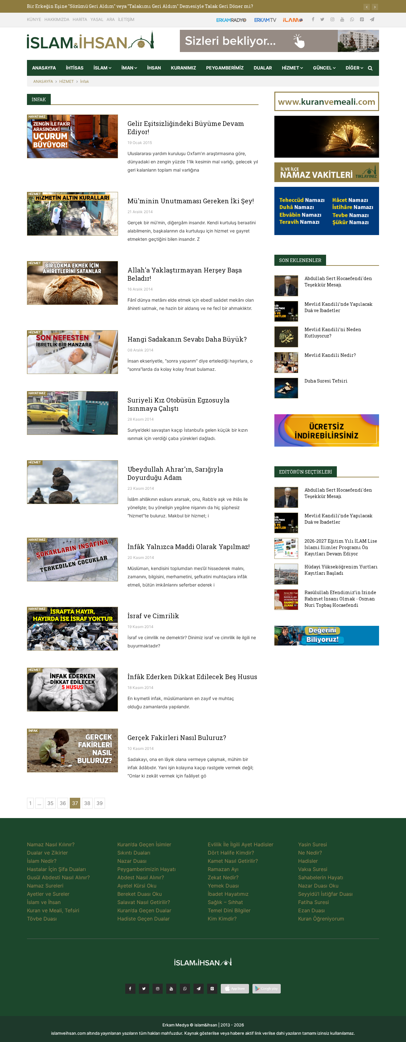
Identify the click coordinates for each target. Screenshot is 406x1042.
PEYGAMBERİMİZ (225, 67)
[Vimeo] (198, 989)
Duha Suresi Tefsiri (326, 381)
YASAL (96, 19)
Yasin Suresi (312, 844)
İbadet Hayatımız (228, 894)
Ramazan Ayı (223, 869)
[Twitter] (323, 19)
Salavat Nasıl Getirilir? (143, 902)
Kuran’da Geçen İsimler (144, 844)
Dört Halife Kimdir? (231, 852)
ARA (111, 19)
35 (50, 803)
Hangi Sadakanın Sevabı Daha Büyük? (187, 339)
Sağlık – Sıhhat (225, 902)
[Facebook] (314, 19)
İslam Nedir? (41, 861)
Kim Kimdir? (222, 918)
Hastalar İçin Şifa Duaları (56, 869)
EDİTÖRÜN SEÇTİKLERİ (305, 472)
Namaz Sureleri (45, 885)
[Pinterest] (362, 19)
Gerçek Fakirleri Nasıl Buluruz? (177, 737)
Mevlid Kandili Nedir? (330, 355)
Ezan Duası (311, 910)
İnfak (84, 81)
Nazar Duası (132, 861)
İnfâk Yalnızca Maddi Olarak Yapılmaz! (189, 546)
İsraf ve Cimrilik (153, 616)
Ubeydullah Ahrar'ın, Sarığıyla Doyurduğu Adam (175, 473)
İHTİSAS (74, 67)
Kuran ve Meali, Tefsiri (53, 910)
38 (87, 803)
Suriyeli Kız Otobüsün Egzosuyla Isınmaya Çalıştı (178, 404)
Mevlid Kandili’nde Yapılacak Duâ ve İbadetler (338, 307)
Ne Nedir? (310, 852)
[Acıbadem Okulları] (326, 637)
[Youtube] (342, 19)
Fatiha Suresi (313, 902)
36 (63, 803)
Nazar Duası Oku (318, 885)
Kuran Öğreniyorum (321, 918)
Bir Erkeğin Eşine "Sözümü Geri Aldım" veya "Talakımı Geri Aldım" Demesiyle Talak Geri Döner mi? (140, 6)
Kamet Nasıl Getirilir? (233, 861)
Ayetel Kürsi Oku (136, 885)
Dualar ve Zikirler (47, 852)
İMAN (127, 67)
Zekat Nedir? (223, 877)
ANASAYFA (44, 67)
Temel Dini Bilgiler (229, 910)
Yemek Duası (223, 885)
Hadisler (308, 861)
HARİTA (80, 19)
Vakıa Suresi (312, 869)
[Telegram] (372, 19)
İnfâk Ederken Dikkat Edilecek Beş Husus (192, 676)
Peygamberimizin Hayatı (146, 869)
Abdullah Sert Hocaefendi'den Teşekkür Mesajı (338, 281)
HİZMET (291, 67)
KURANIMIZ (183, 67)
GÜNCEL (323, 67)
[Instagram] (333, 19)
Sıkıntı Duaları (133, 852)
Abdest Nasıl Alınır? (140, 877)
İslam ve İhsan (44, 902)
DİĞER (353, 67)
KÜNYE (34, 19)
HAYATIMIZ (37, 116)
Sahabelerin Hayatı (320, 877)
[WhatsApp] (352, 19)
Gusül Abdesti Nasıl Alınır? (58, 877)
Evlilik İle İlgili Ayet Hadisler (240, 844)
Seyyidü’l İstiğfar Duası (325, 894)
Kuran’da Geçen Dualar (144, 910)
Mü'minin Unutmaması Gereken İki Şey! (191, 201)
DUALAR (263, 67)
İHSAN (154, 67)
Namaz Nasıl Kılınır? (51, 844)
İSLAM (101, 67)
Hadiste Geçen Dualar (143, 918)
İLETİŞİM (126, 19)
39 (99, 803)
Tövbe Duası (42, 918)
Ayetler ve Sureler (48, 894)
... (39, 803)
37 (75, 803)
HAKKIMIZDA (56, 19)
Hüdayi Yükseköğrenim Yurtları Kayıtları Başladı (341, 570)
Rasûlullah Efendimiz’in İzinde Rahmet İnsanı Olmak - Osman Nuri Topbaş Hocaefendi (340, 598)
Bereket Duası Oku (139, 894)
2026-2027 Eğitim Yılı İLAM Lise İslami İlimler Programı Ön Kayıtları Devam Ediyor (340, 547)
